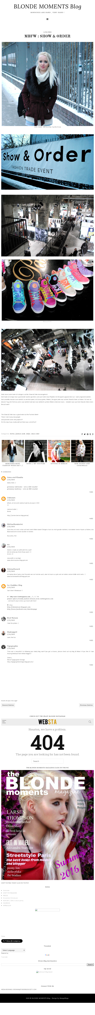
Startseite (6, 890)
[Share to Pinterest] (87, 434)
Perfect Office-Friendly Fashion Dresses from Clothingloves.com (30, 599)
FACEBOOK (6, 903)
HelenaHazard (13, 569)
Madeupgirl (12, 632)
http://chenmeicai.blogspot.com (19, 607)
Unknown (11, 498)
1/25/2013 (11, 648)
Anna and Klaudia (15, 477)
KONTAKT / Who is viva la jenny (13, 900)
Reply (91, 492)
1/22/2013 (11, 480)
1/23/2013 (11, 587)
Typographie (12, 646)
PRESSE (5, 895)
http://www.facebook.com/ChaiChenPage (22, 609)
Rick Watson (12, 618)
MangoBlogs (64, 998)
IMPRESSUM (7, 905)
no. (8, 544)
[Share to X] (85, 434)
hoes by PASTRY (48, 321)
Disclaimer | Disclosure (10, 898)
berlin (12, 434)
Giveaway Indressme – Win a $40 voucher (22, 487)
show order (35, 434)
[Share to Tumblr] (90, 434)
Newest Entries (8, 705)
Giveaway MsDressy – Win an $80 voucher (22, 489)
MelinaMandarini (15, 524)
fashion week (20, 434)
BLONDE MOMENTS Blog (47, 6)
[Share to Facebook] (82, 434)
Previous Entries (86, 705)
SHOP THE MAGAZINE (10, 893)
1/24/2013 (11, 634)
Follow (3, 936)
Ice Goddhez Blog (14, 585)
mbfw (28, 434)
